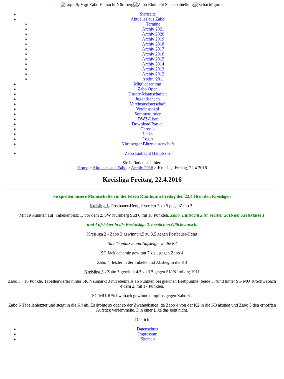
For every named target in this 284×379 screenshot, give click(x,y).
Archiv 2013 (153, 69)
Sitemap (148, 339)
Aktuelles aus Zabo (147, 19)
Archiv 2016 (153, 54)
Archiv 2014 (153, 64)
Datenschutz (147, 329)
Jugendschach (147, 99)
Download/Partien (148, 124)
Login (147, 139)
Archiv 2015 (153, 59)
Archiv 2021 (153, 29)
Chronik (147, 129)
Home (82, 167)
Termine (153, 24)
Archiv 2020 (153, 34)
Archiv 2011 (153, 79)
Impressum (147, 334)
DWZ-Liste (148, 119)
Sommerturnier (148, 114)
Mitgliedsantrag (147, 84)
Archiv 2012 (153, 74)
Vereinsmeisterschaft (148, 104)
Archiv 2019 (153, 39)
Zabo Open (148, 89)
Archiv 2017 (153, 49)
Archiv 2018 (153, 44)
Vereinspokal (147, 109)
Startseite (148, 14)
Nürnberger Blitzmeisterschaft (147, 144)
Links (148, 134)
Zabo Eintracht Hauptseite (148, 153)
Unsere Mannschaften (147, 94)
